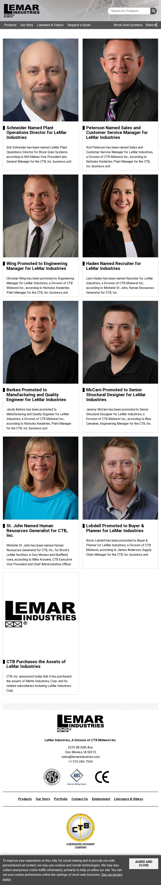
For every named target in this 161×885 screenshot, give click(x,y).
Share (150, 25)
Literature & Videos (50, 25)
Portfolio (61, 799)
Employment (101, 799)
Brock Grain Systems (128, 25)
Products (10, 25)
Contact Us (79, 799)
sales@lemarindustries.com (80, 757)
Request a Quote (79, 25)
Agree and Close (143, 863)
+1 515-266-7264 (80, 761)
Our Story (26, 25)
